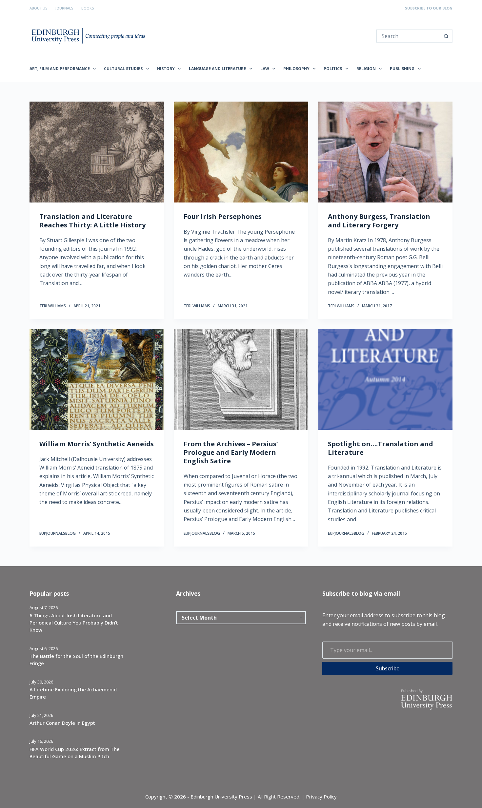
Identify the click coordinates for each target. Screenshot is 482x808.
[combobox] (408, 36)
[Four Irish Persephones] (241, 152)
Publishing (402, 68)
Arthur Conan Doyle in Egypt (62, 723)
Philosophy (296, 68)
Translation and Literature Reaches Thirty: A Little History (92, 220)
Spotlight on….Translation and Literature (380, 448)
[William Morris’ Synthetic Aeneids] (97, 379)
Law (264, 68)
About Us (38, 8)
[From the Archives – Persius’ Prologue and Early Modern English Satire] (241, 379)
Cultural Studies (123, 68)
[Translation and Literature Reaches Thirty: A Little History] (97, 152)
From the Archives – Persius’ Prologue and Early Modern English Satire (231, 452)
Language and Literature (217, 68)
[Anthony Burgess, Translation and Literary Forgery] (385, 152)
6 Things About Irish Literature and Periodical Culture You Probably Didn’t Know (74, 622)
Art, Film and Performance (60, 68)
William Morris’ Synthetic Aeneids (96, 443)
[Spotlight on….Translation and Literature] (385, 379)
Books (87, 8)
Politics (333, 68)
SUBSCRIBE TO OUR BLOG (428, 8)
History (166, 68)
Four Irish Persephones (223, 216)
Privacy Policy (321, 796)
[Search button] (446, 36)
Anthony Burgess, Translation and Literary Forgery (379, 220)
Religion (366, 68)
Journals (64, 8)
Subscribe (387, 668)
